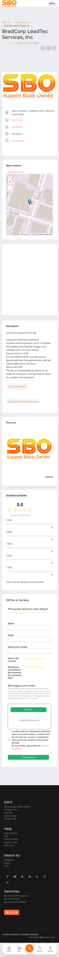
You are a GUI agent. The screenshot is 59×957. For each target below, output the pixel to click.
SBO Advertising (11, 898)
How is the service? (13, 659)
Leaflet (25, 234)
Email (10, 635)
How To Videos (10, 833)
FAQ (6, 836)
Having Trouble (11, 839)
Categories (9, 859)
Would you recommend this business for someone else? (14, 672)
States (7, 862)
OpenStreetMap (37, 234)
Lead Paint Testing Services (24, 401)
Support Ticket (10, 842)
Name (11, 623)
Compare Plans (11, 809)
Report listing (18, 140)
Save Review (30, 757)
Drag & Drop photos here (29, 720)
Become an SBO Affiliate (15, 902)
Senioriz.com (49, 937)
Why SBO (8, 812)
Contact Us (9, 845)
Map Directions (16, 172)
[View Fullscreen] (10, 188)
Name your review (17, 646)
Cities (6, 865)
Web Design (34, 937)
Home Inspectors (23, 22)
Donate (13, 912)
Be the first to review (28, 43)
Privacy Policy (10, 818)
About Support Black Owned (17, 806)
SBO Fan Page (10, 815)
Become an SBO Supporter (16, 895)
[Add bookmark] (54, 49)
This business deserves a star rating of (28, 608)
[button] (29, 202)
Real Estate (6, 22)
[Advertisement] (29, 279)
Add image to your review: (21, 685)
